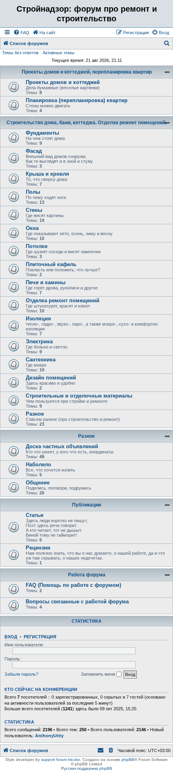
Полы (33, 192)
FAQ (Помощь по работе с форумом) (73, 585)
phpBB (128, 759)
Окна (32, 228)
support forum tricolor (60, 759)
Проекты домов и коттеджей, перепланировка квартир (87, 72)
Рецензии (38, 548)
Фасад (34, 151)
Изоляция (38, 319)
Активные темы (58, 52)
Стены (34, 210)
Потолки (36, 246)
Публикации (86, 505)
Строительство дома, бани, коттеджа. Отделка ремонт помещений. (86, 122)
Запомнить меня (98, 674)
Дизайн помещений (51, 378)
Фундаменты (42, 133)
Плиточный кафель (51, 264)
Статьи (34, 515)
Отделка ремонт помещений (62, 300)
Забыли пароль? (21, 674)
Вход (10, 636)
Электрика (39, 341)
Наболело (38, 464)
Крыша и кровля (47, 174)
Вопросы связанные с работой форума (77, 602)
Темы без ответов (20, 52)
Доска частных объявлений (62, 446)
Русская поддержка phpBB (86, 768)
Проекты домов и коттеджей (63, 82)
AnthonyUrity (49, 735)
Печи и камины (46, 282)
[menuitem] (21, 32)
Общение (37, 483)
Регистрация (40, 636)
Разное (35, 414)
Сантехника (41, 360)
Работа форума (86, 575)
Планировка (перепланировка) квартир (77, 100)
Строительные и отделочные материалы (79, 396)
